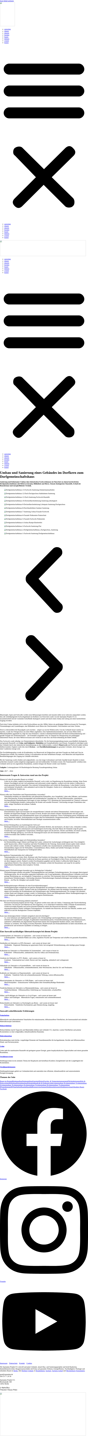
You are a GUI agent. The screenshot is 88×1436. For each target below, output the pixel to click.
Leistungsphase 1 (70, 1083)
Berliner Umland (27, 1371)
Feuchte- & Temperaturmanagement (56, 1081)
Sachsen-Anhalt (57, 1371)
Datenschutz (13, 1363)
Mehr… (7, 791)
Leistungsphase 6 (42, 1085)
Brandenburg (40, 1371)
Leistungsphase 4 (18, 1085)
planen (6, 31)
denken (6, 39)
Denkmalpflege (27, 1081)
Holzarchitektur (6, 1026)
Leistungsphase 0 (59, 1083)
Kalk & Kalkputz (43, 1083)
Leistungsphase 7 (53, 1085)
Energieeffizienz (38, 1081)
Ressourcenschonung (39, 1087)
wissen (6, 41)
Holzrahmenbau (6, 1036)
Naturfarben (4, 1015)
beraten (6, 35)
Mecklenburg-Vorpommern (75, 1371)
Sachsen (48, 1371)
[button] (44, 133)
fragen (6, 43)
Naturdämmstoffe (7, 1087)
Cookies (29, 1363)
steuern (6, 33)
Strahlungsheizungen (7, 1067)
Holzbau (13, 1083)
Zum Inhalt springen (7, 1)
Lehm (2, 1046)
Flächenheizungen (74, 1081)
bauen (6, 37)
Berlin (16, 1371)
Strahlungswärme (6, 1057)
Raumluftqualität (26, 1087)
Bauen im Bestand (6, 1081)
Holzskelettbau (32, 1083)
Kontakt (22, 1363)
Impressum (3, 1363)
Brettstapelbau (17, 1081)
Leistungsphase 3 (7, 1085)
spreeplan (7, 29)
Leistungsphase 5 (30, 1085)
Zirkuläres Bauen (78, 1087)
